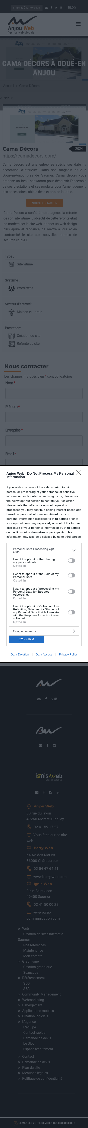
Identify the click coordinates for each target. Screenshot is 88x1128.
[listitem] (44, 550)
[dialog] (44, 564)
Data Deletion (20, 654)
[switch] (71, 560)
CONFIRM (26, 639)
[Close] (80, 474)
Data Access (44, 654)
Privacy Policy (68, 654)
